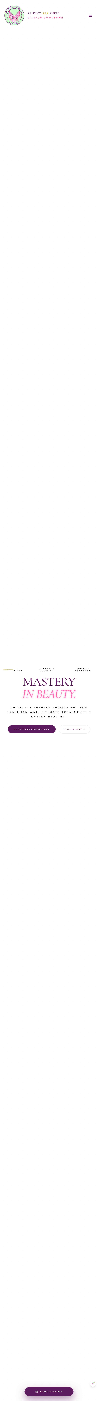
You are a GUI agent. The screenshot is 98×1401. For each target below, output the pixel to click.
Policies (49, 3)
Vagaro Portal (49, 15)
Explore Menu (73, 729)
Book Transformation (32, 729)
